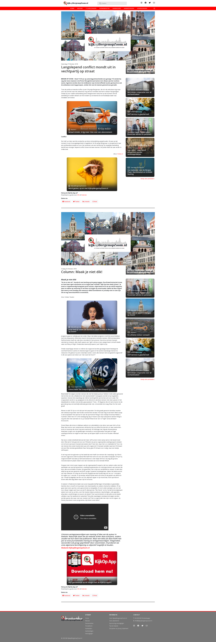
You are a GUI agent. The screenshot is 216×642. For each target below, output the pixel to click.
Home (87, 618)
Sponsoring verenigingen (116, 623)
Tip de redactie (113, 626)
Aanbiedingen (89, 631)
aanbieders (117, 8)
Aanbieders (88, 628)
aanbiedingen (129, 8)
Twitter (77, 201)
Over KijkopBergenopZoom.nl (118, 618)
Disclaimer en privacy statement (118, 628)
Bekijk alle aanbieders (147, 179)
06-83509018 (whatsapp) (142, 618)
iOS (78, 195)
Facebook (67, 201)
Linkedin (87, 201)
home (72, 8)
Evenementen (89, 623)
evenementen (104, 8)
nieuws (80, 8)
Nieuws (87, 621)
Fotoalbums (88, 626)
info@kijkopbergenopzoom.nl (143, 621)
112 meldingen (91, 8)
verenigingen (142, 8)
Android (83, 195)
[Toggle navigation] (154, 8)
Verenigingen (89, 633)
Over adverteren (114, 621)
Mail (95, 201)
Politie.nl (120, 154)
